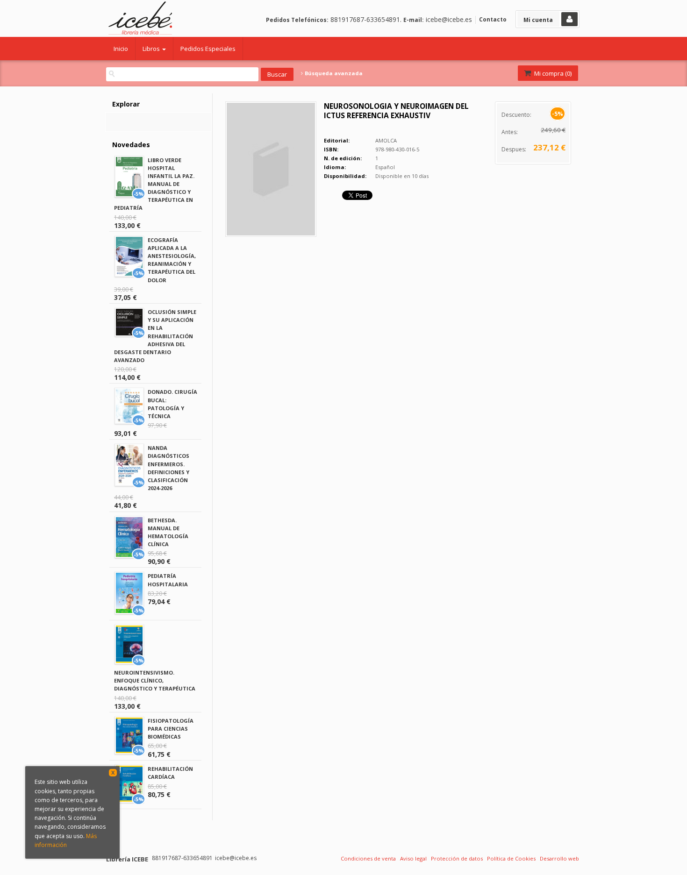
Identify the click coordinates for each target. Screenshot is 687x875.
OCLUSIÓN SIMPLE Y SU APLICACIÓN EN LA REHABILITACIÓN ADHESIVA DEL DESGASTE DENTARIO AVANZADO (155, 335)
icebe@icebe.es (449, 19)
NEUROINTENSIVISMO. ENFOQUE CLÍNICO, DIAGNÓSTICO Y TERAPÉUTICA (154, 680)
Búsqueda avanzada (333, 73)
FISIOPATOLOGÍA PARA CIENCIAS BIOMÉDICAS (170, 728)
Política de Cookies (511, 858)
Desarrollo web (559, 858)
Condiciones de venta (368, 858)
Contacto (493, 19)
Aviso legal (413, 858)
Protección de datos (457, 858)
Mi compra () (552, 73)
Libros (152, 48)
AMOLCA (386, 140)
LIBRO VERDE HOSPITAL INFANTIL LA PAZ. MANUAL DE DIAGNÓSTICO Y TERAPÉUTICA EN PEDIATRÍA (154, 184)
